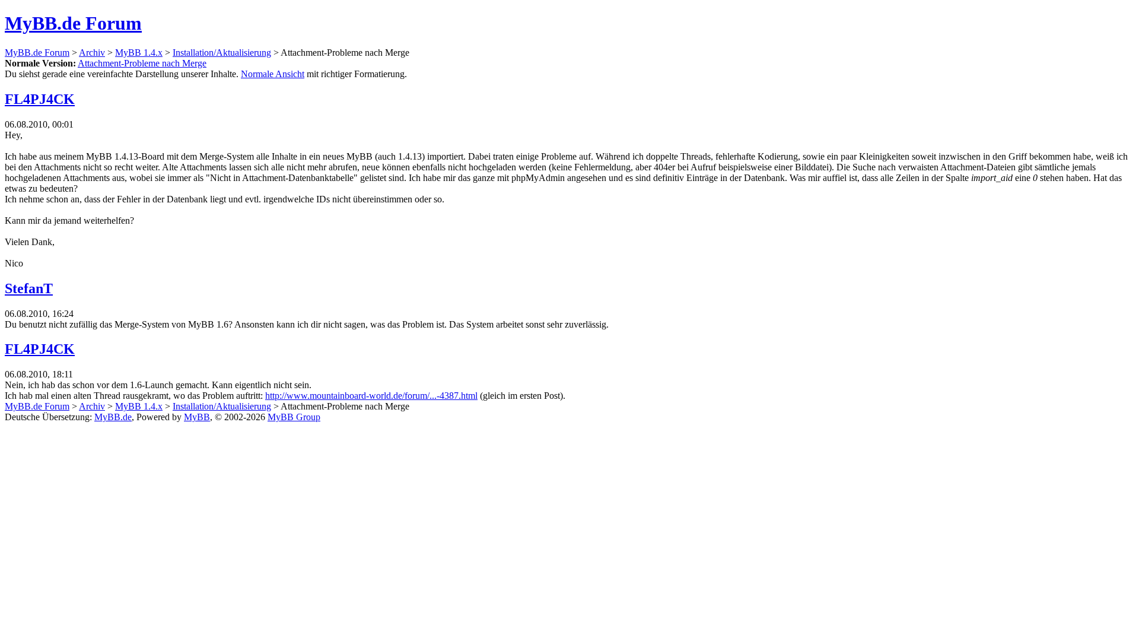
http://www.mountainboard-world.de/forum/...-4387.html (371, 396)
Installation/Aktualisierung (222, 52)
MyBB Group (294, 417)
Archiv (92, 52)
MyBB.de (113, 417)
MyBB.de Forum (73, 23)
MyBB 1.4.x (139, 52)
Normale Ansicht (272, 74)
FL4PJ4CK (40, 99)
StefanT (29, 288)
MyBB (197, 417)
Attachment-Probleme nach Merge (142, 63)
